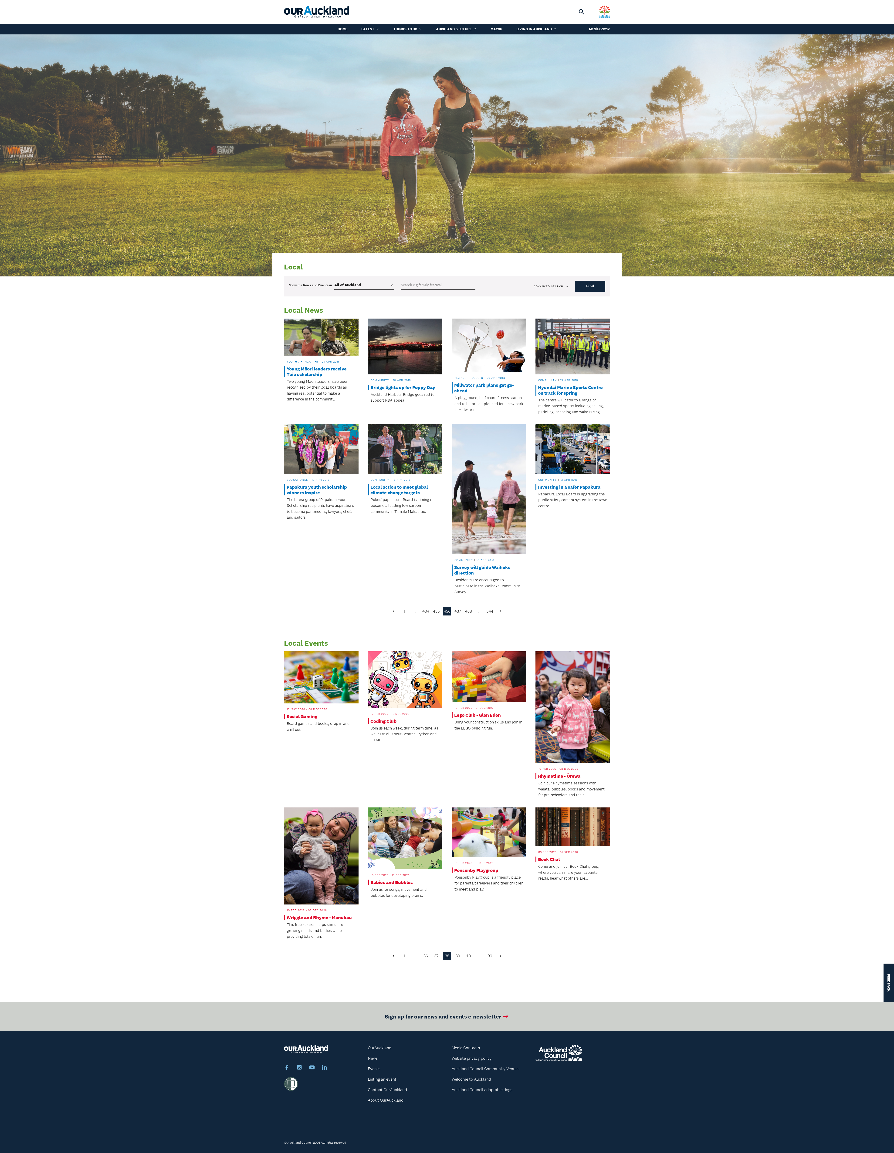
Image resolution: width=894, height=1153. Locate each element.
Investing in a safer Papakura (569, 487)
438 (468, 611)
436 (447, 611)
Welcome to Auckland (471, 1079)
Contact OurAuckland (387, 1089)
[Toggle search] (581, 12)
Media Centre (599, 29)
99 (490, 955)
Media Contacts (466, 1047)
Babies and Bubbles (391, 882)
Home (342, 29)
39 (458, 955)
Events (374, 1068)
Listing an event (382, 1079)
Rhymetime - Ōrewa (559, 776)
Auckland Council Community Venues (485, 1068)
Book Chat (549, 859)
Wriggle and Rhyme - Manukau (319, 917)
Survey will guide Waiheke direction (482, 570)
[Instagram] (299, 1068)
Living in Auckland (534, 29)
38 (447, 955)
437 (457, 611)
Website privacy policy (472, 1058)
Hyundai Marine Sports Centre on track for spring (570, 390)
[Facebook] (287, 1068)
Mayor (496, 29)
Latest (367, 29)
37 (436, 955)
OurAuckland (379, 1047)
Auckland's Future (454, 29)
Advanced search (548, 286)
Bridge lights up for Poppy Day (402, 387)
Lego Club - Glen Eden (477, 715)
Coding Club (383, 721)
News (373, 1058)
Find (590, 286)
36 (425, 955)
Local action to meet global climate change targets (399, 489)
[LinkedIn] (324, 1068)
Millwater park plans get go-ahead (484, 387)
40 (468, 955)
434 (425, 611)
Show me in (310, 285)
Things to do (405, 29)
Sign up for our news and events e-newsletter (443, 1016)
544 (489, 611)
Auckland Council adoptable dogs (482, 1089)
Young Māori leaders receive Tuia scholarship (317, 371)
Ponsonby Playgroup (476, 870)
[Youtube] (312, 1068)
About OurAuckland (385, 1100)
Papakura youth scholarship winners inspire (317, 489)
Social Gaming (302, 716)
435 (436, 611)
